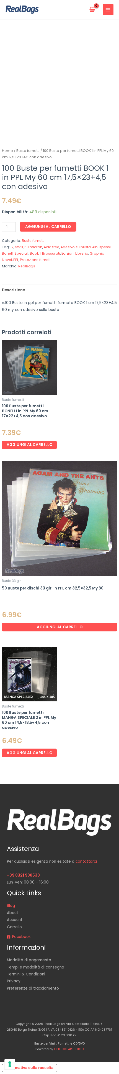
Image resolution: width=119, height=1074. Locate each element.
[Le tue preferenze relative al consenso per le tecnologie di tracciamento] (9, 1064)
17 (12, 247)
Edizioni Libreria (74, 253)
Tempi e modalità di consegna (35, 967)
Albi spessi (101, 247)
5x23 (19, 247)
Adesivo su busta (76, 247)
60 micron (33, 247)
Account (14, 919)
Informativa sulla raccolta (29, 1067)
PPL (16, 259)
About (12, 912)
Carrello (14, 927)
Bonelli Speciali (15, 253)
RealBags (26, 266)
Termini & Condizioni (26, 974)
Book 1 (35, 253)
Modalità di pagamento (29, 960)
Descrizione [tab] (13, 290)
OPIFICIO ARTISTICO (69, 1049)
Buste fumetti (28, 150)
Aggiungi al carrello (48, 226)
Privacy (13, 981)
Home (7, 150)
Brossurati (51, 253)
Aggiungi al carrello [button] (29, 444)
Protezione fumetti (35, 259)
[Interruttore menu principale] (108, 9)
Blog (11, 905)
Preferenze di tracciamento (33, 988)
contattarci (86, 861)
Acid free (51, 247)
